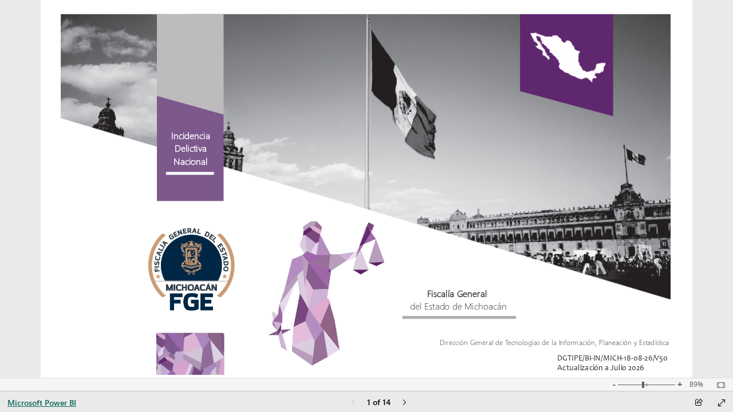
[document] (191, 157)
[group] (191, 152)
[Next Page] (404, 403)
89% (696, 384)
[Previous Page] (353, 403)
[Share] (698, 403)
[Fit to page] (718, 385)
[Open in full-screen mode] (721, 403)
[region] (366, 189)
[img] (366, 151)
